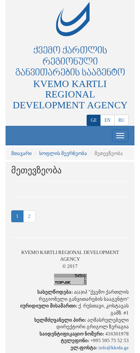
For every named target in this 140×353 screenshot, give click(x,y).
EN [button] (108, 120)
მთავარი (21, 153)
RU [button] (121, 120)
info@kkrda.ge (114, 347)
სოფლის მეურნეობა (63, 153)
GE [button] (94, 120)
